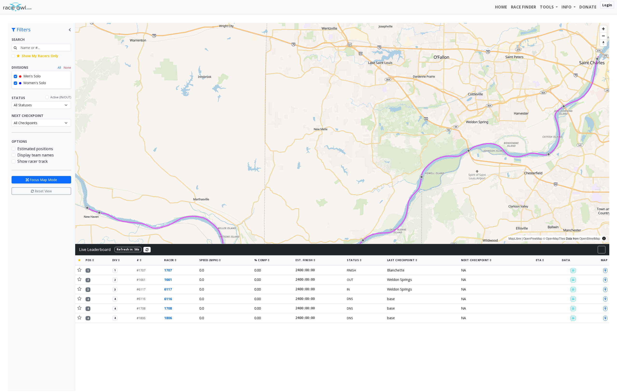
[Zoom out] (603, 35)
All (59, 68)
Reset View (43, 191)
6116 (168, 299)
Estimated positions (35, 148)
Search (18, 39)
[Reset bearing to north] (603, 42)
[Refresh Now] (147, 249)
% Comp (261, 260)
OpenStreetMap (589, 238)
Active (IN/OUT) (60, 97)
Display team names (35, 155)
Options (19, 141)
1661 (168, 279)
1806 (168, 318)
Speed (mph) (209, 260)
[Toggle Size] (601, 249)
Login (607, 5)
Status (18, 97)
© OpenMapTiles (554, 238)
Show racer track (32, 161)
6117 (168, 289)
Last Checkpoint (401, 260)
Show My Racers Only (39, 56)
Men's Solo (31, 76)
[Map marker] (87, 208)
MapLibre (515, 238)
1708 (168, 308)
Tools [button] (547, 7)
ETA (539, 260)
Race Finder (523, 7)
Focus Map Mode (43, 179)
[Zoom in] (603, 28)
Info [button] (567, 7)
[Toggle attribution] (604, 238)
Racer (169, 260)
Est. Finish (304, 260)
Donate (587, 7)
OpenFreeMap (532, 238)
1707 (168, 270)
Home (501, 7)
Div (115, 260)
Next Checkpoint (27, 115)
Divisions (20, 67)
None (67, 68)
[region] (342, 133)
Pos (89, 260)
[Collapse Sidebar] (69, 30)
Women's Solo (34, 83)
